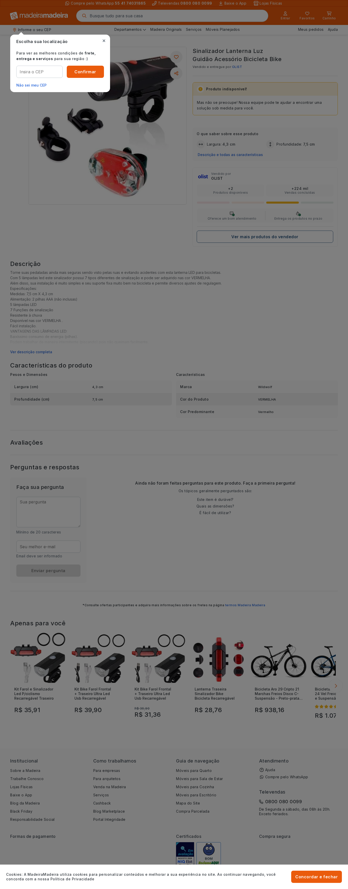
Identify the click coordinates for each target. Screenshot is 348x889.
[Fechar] (104, 41)
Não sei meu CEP (31, 85)
